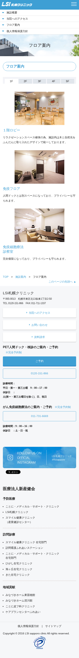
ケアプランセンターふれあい (23, 611)
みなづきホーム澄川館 (19, 600)
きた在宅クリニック (18, 574)
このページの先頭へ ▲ (62, 281)
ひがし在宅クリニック (19, 563)
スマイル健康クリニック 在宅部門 (26, 542)
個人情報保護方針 (17, 31)
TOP (5, 276)
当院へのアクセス (17, 18)
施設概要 (12, 12)
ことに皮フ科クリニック (20, 606)
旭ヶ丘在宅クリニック (19, 569)
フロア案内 (13, 24)
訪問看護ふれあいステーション (24, 547)
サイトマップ (53, 626)
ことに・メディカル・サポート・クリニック (32, 506)
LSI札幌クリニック (17, 512)
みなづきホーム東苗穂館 (20, 594)
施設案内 (20, 276)
